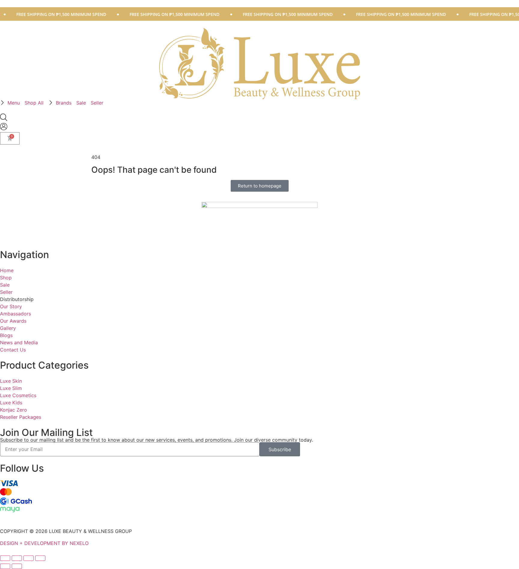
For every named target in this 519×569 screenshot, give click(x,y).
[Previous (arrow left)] (5, 566)
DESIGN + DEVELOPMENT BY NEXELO (44, 543)
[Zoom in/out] (5, 558)
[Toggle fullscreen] (17, 558)
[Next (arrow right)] (17, 566)
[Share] (28, 558)
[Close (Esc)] (40, 558)
